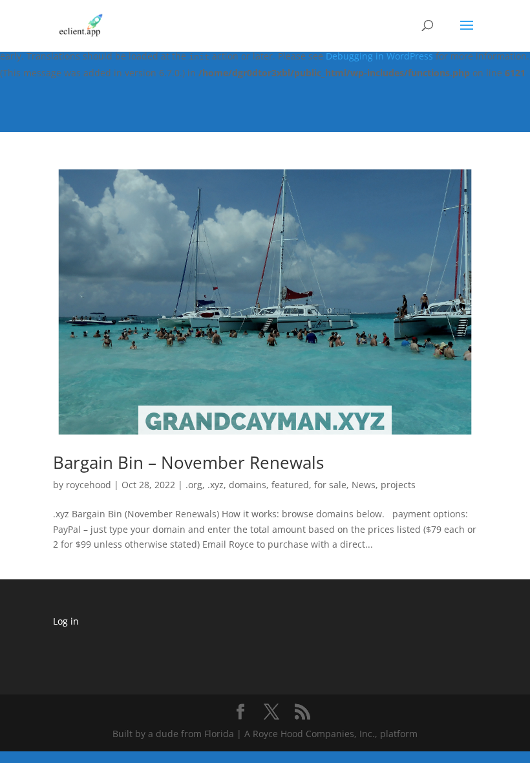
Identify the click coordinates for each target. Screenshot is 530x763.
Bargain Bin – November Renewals (188, 462)
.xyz (215, 484)
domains (247, 484)
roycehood (88, 484)
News (364, 484)
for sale (330, 484)
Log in (66, 621)
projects (398, 484)
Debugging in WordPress (379, 56)
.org (194, 484)
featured (290, 484)
